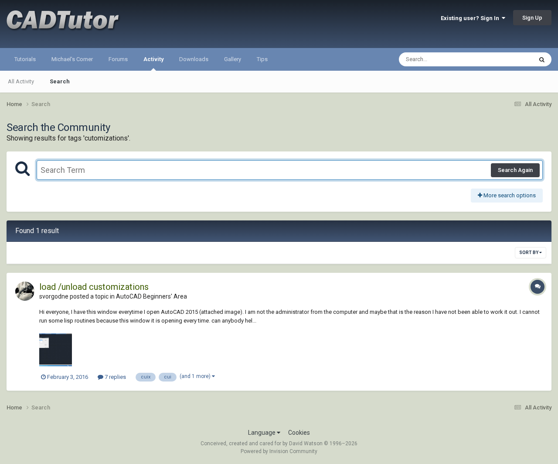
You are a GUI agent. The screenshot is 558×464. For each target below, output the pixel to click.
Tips (262, 59)
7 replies (114, 377)
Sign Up (532, 17)
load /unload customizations (94, 287)
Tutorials (25, 59)
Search (60, 81)
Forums (118, 59)
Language (262, 432)
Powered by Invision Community (279, 451)
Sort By (529, 252)
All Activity (21, 81)
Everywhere (507, 59)
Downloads (193, 59)
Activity (153, 59)
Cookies (299, 432)
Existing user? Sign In (471, 18)
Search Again (515, 170)
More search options (509, 195)
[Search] (541, 59)
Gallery (232, 59)
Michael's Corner (72, 59)
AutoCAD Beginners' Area (151, 296)
